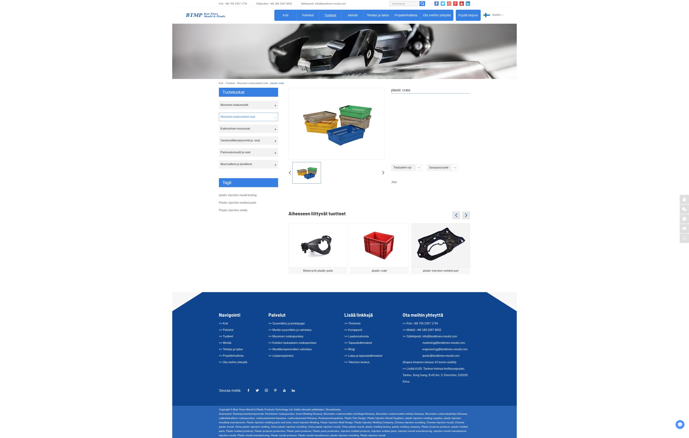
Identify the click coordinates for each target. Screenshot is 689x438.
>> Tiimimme (352, 323)
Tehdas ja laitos (378, 15)
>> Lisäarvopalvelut (280, 355)
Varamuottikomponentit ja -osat (240, 140)
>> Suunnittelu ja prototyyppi (286, 323)
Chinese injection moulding (410, 422)
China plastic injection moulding (289, 426)
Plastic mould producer (284, 435)
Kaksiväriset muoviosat (235, 128)
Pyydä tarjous (468, 15)
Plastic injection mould (372, 435)
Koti (285, 15)
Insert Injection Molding (306, 422)
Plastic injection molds (233, 210)
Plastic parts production (326, 431)
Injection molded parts (384, 431)
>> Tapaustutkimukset (358, 342)
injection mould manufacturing (415, 431)
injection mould (227, 435)
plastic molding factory (378, 426)
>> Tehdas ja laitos (231, 349)
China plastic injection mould (324, 426)
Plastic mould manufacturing (253, 435)
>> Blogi (349, 349)
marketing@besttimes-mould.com (443, 342)
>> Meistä (225, 342)
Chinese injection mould (440, 422)
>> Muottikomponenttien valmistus (290, 349)
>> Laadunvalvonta (356, 336)
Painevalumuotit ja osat (235, 152)
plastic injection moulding (345, 435)
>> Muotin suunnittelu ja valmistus (289, 329)
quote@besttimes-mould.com (441, 355)
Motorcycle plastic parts (318, 270)
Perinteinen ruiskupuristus (279, 413)
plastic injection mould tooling (238, 195)
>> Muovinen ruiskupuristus (285, 336)
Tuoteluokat (233, 92)
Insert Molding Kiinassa (309, 413)
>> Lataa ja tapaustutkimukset (363, 355)
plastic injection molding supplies (423, 418)
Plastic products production (270, 431)
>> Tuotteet (226, 336)
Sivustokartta (333, 409)
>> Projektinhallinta (231, 355)
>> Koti (223, 323)
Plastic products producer (435, 426)
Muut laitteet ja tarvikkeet (236, 164)
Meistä (353, 15)
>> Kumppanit (353, 329)
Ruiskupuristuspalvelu (330, 418)
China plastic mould (353, 426)
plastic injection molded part (440, 270)
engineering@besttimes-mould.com (445, 349)
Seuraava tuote (439, 167)
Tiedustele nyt (402, 167)
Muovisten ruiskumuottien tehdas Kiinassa (400, 413)
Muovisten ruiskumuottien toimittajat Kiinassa (349, 413)
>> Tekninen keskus (357, 362)
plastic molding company (406, 426)
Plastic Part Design (355, 418)
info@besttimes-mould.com (330, 3)
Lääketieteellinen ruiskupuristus (237, 418)
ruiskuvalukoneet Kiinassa (302, 418)
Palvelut (308, 15)
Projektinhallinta (406, 15)
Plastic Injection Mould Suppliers (385, 418)
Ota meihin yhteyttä (437, 15)
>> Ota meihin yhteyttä (233, 362)
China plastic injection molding (252, 426)
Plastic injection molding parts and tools (269, 422)
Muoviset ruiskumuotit (234, 104)
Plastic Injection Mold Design (336, 422)
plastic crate (379, 270)
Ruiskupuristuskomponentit (248, 413)
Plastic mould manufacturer (313, 435)
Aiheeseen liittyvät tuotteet (317, 213)
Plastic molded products (239, 431)
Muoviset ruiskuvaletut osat (252, 83)
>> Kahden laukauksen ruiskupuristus (292, 342)
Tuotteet (330, 15)
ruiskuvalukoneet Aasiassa (271, 418)
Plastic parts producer (299, 431)
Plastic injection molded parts (237, 202)
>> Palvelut (226, 329)
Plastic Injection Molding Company (373, 422)
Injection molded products (355, 431)
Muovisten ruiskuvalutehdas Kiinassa (446, 413)
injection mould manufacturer (449, 431)
